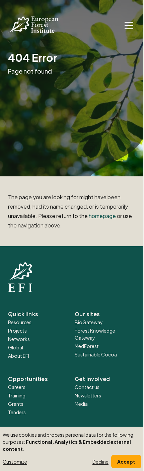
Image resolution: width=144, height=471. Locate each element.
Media (81, 404)
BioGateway (89, 322)
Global (15, 347)
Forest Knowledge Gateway (95, 334)
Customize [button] (15, 462)
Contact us (87, 387)
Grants (15, 404)
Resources (19, 322)
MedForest (87, 346)
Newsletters (88, 395)
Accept (126, 462)
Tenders (17, 412)
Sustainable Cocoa (96, 354)
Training (16, 395)
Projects (17, 331)
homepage (102, 215)
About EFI (18, 356)
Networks (19, 339)
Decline (100, 461)
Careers (16, 387)
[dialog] (72, 449)
